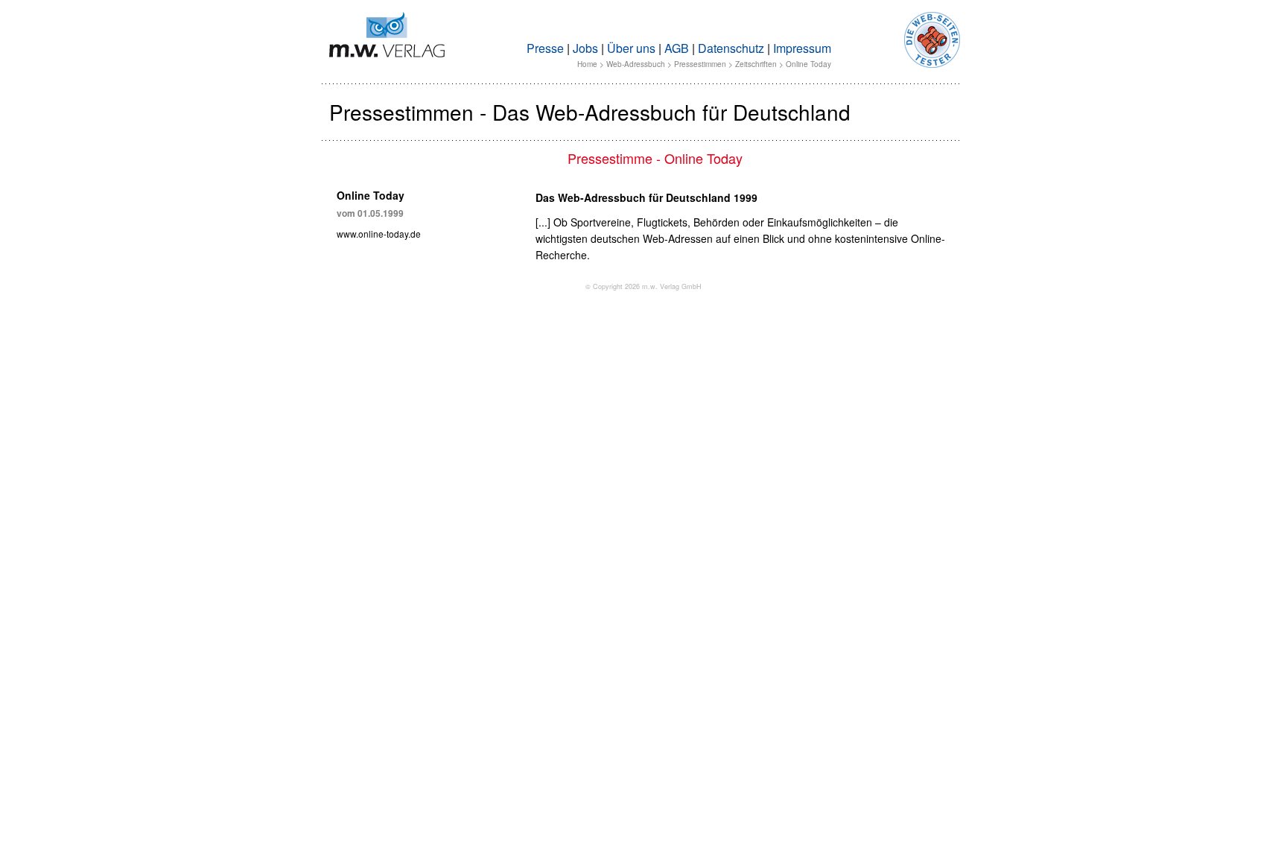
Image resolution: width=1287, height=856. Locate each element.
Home (587, 64)
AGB (676, 48)
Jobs (585, 48)
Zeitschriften (756, 64)
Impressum (802, 48)
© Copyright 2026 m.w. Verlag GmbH (643, 286)
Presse (545, 48)
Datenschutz (731, 48)
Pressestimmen (700, 64)
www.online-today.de (379, 233)
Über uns (631, 48)
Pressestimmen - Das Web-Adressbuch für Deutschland (590, 112)
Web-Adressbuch (635, 64)
